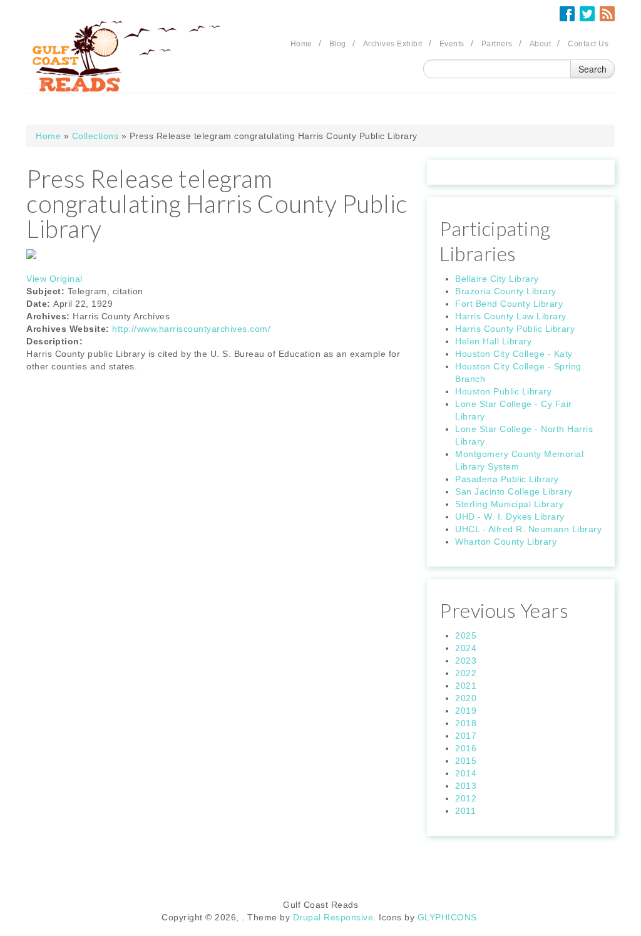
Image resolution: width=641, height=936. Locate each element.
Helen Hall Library (493, 341)
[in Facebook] (567, 13)
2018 (465, 723)
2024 (465, 648)
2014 (465, 773)
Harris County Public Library (515, 329)
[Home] (126, 57)
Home (301, 43)
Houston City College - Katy (514, 354)
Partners (497, 43)
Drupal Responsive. (334, 917)
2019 (465, 711)
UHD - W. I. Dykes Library (510, 517)
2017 (465, 736)
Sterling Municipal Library (509, 504)
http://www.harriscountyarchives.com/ (191, 329)
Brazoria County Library (505, 291)
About (540, 43)
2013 (465, 786)
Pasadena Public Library (507, 479)
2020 (465, 698)
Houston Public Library (503, 391)
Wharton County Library (505, 542)
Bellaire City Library (497, 279)
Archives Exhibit (393, 43)
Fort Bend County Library (509, 304)
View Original (54, 279)
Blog (337, 43)
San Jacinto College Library (514, 491)
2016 (465, 748)
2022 (465, 673)
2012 (465, 798)
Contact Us (588, 43)
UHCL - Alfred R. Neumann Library (528, 529)
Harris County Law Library (511, 316)
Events (451, 43)
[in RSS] (607, 13)
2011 (465, 811)
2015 (465, 761)
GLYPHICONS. (449, 917)
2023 (465, 661)
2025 (465, 635)
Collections (95, 136)
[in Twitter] (587, 13)
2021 (465, 686)
